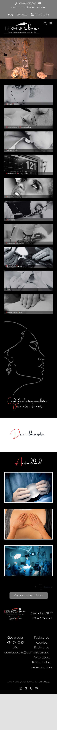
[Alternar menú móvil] (51, 23)
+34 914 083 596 (27, 4)
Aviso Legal (42, 657)
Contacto (44, 682)
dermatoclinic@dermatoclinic (25, 652)
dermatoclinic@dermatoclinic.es (29, 7)
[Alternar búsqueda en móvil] (45, 23)
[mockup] (28, 86)
